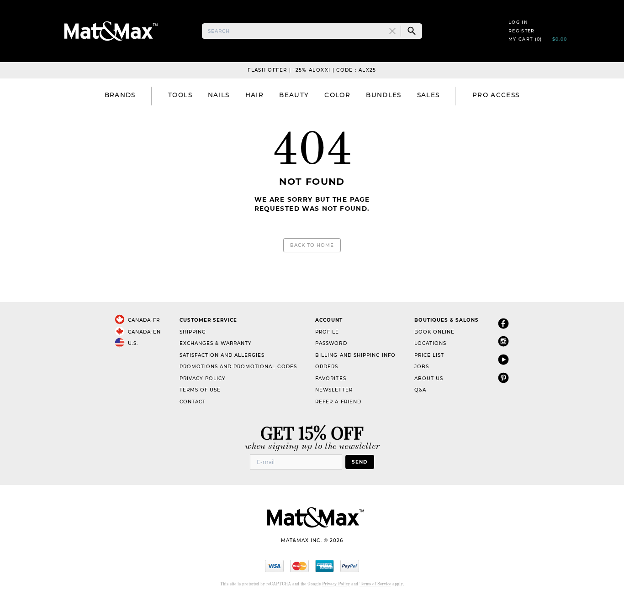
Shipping (193, 332)
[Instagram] (503, 341)
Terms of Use (200, 390)
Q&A (420, 390)
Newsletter (333, 390)
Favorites (330, 378)
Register (521, 30)
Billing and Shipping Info (355, 355)
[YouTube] (503, 359)
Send (359, 462)
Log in (518, 22)
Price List (429, 355)
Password (331, 343)
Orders (326, 367)
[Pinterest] (503, 378)
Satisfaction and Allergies (222, 355)
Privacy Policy (203, 378)
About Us (428, 378)
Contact (193, 402)
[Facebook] (503, 323)
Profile (327, 332)
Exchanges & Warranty (216, 343)
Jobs (421, 367)
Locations (430, 343)
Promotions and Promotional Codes (238, 367)
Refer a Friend (338, 402)
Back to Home (312, 245)
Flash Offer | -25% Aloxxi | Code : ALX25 (312, 70)
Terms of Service (375, 584)
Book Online (434, 332)
